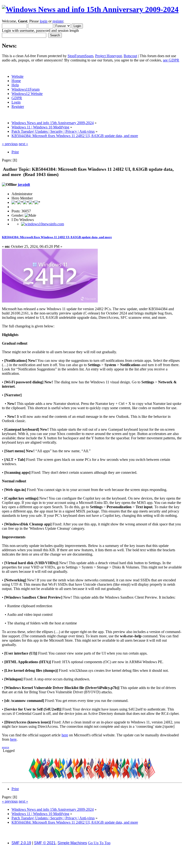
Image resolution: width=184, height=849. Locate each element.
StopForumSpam (80, 56)
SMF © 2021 (45, 843)
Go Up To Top (99, 843)
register (57, 21)
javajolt (24, 184)
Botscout (130, 56)
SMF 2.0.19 (21, 843)
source (5, 747)
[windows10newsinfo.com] (42, 224)
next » (23, 144)
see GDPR (171, 60)
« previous (10, 144)
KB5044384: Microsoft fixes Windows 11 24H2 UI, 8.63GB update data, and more (57, 237)
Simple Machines (72, 843)
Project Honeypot (108, 56)
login (43, 21)
